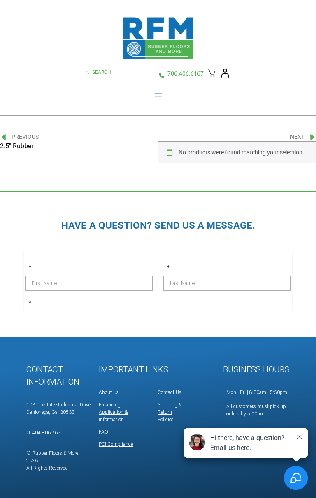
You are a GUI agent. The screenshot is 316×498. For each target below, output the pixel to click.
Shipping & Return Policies (169, 412)
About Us (109, 392)
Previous (25, 136)
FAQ (103, 432)
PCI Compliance (116, 444)
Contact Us (169, 392)
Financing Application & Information (113, 412)
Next (297, 136)
